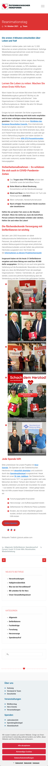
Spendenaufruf (32, 547)
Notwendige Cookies (24, 752)
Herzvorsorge (14, 634)
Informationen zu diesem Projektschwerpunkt (23, 253)
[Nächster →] (44, 560)
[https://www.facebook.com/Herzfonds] (8, 530)
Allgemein (9, 547)
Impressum (36, 763)
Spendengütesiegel (18, 473)
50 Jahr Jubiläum (21, 476)
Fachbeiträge (14, 625)
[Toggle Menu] (43, 6)
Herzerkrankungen (16, 579)
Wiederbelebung (8, 551)
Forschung (13, 629)
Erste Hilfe (20, 549)
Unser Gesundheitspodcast (20, 595)
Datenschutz (19, 763)
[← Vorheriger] (4, 560)
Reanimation (30, 549)
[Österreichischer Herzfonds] (16, 8)
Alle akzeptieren (24, 746)
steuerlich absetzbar (22, 471)
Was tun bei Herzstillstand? (20, 587)
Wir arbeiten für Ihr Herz (18, 591)
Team (25, 26)
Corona (5, 549)
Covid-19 (12, 549)
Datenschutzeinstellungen (24, 758)
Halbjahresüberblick (17, 583)
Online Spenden (11, 523)
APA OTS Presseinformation (32, 138)
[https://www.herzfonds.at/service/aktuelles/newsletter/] (15, 530)
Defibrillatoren (19, 547)
